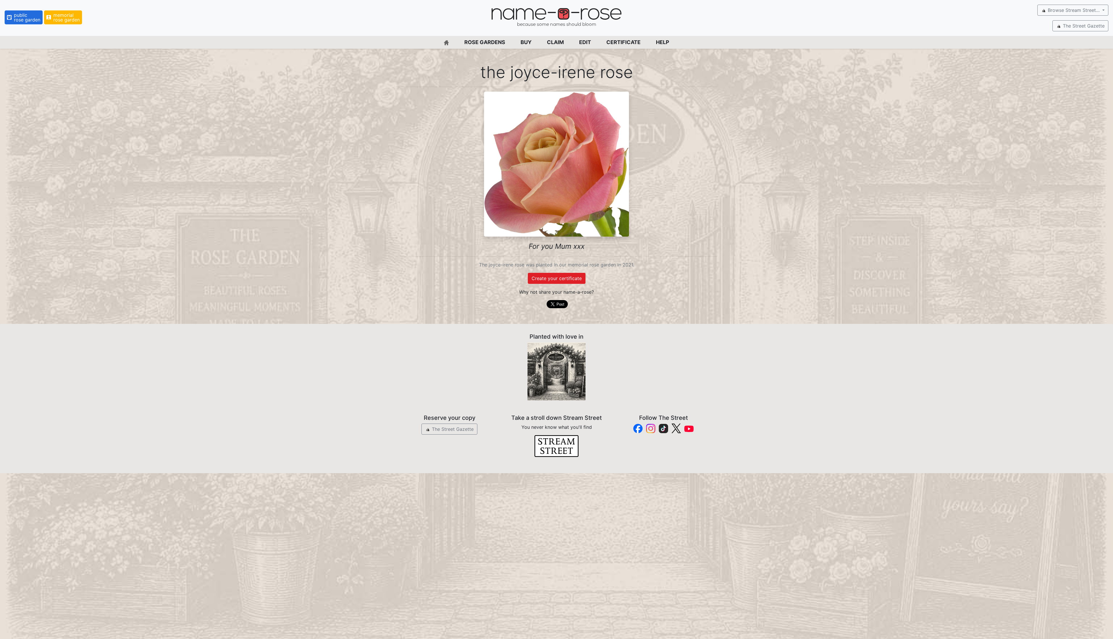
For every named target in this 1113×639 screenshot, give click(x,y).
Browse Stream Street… (1073, 10)
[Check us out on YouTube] (689, 428)
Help (662, 42)
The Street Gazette (1083, 26)
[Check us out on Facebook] (638, 428)
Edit (585, 42)
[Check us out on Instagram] (650, 428)
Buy (526, 42)
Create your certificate (557, 278)
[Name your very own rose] (556, 371)
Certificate (623, 42)
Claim (555, 42)
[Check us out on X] (676, 428)
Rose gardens (484, 42)
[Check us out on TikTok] (663, 428)
